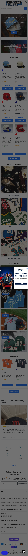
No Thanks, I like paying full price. (21, 286)
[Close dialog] (27, 268)
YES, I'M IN (21, 283)
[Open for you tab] (23, 551)
